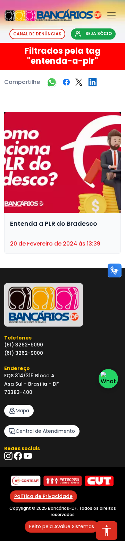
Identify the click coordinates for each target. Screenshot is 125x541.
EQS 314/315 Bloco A (29, 375)
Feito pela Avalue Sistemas (61, 526)
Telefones (18, 337)
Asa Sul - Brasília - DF (31, 383)
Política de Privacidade (43, 496)
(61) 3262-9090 (23, 344)
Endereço (17, 368)
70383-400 (18, 392)
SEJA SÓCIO (98, 33)
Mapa (22, 410)
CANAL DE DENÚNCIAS (37, 34)
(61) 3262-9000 (23, 353)
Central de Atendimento (45, 431)
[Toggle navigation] (111, 15)
